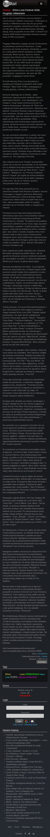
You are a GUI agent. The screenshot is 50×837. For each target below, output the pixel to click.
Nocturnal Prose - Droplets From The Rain (24, 767)
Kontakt (19, 834)
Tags (5, 667)
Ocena (6, 686)
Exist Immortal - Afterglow (16, 759)
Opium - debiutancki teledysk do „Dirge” (22, 799)
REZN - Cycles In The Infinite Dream (21, 802)
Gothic (14, 677)
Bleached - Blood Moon (16, 810)
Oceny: (24, 693)
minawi (44, 656)
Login (5, 700)
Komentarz (42, 662)
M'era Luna (15, 674)
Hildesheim (32, 674)
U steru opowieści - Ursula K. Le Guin (22, 751)
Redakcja (26, 827)
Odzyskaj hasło (30, 724)
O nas (16, 827)
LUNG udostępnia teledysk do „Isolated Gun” (25, 770)
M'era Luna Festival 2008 (27, 677)
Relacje (7, 10)
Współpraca (38, 827)
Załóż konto (18, 724)
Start (10, 827)
